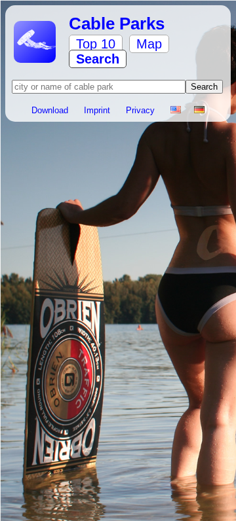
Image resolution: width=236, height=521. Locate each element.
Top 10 (95, 44)
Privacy (141, 110)
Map (149, 44)
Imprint (98, 110)
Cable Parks (117, 23)
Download (51, 110)
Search (97, 59)
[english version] (175, 110)
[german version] (199, 110)
